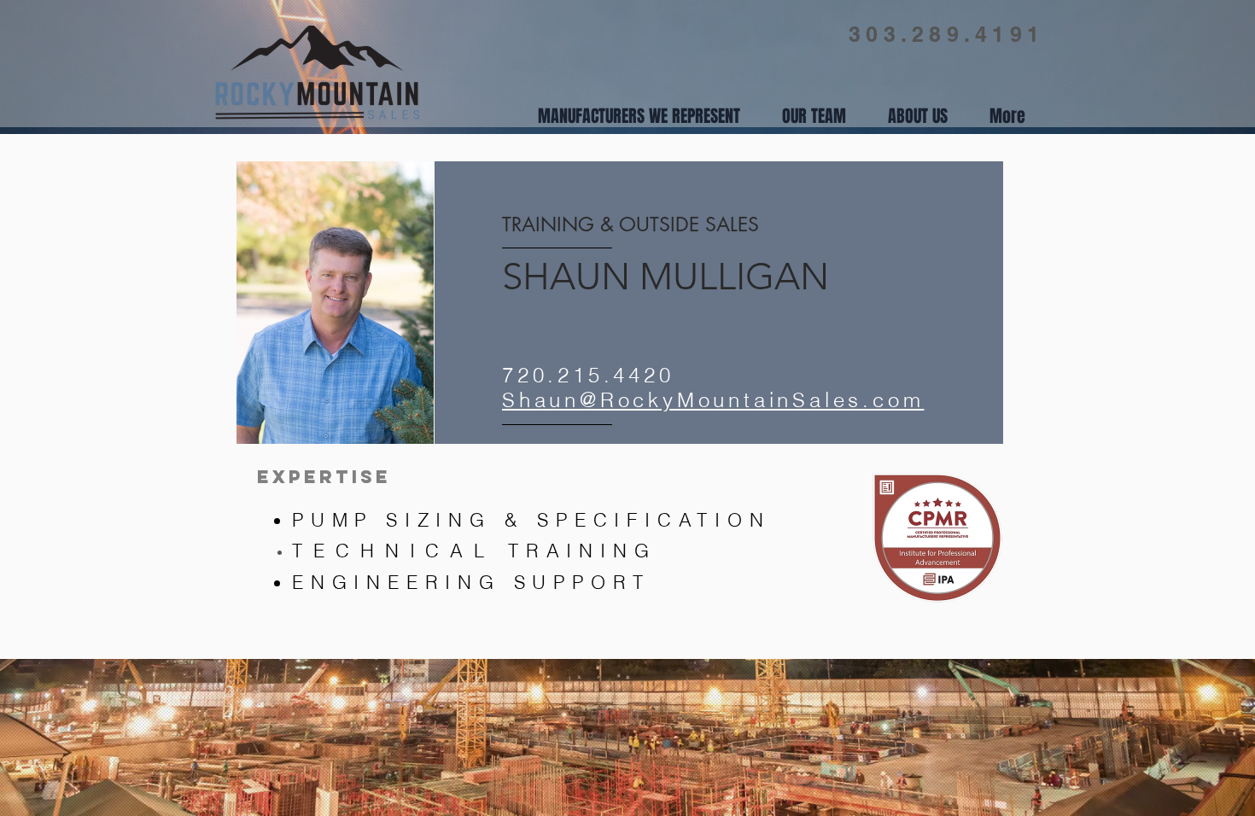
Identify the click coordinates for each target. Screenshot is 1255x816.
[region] (719, 302)
